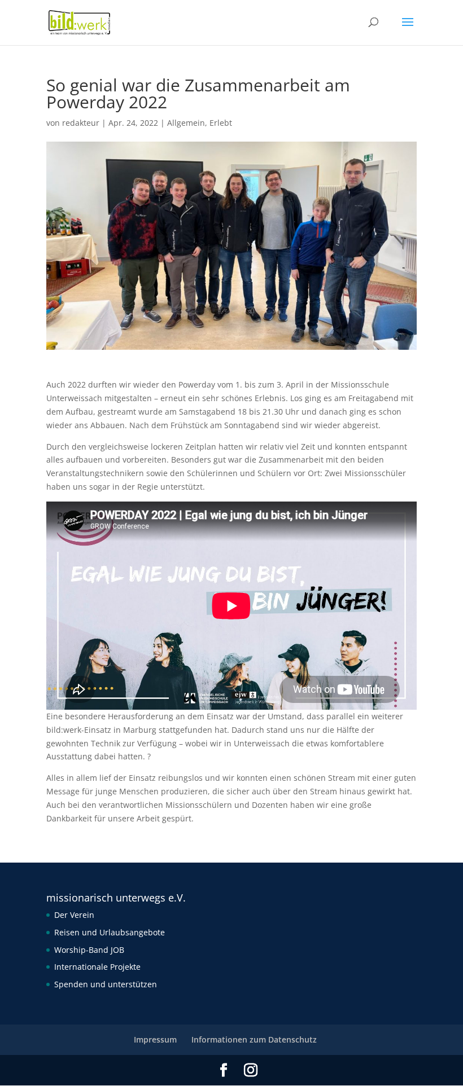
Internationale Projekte (97, 966)
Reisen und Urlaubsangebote (109, 932)
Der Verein (74, 914)
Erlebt (220, 122)
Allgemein (186, 122)
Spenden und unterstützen (105, 984)
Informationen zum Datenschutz (254, 1039)
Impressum (155, 1039)
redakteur (80, 122)
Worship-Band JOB (89, 949)
